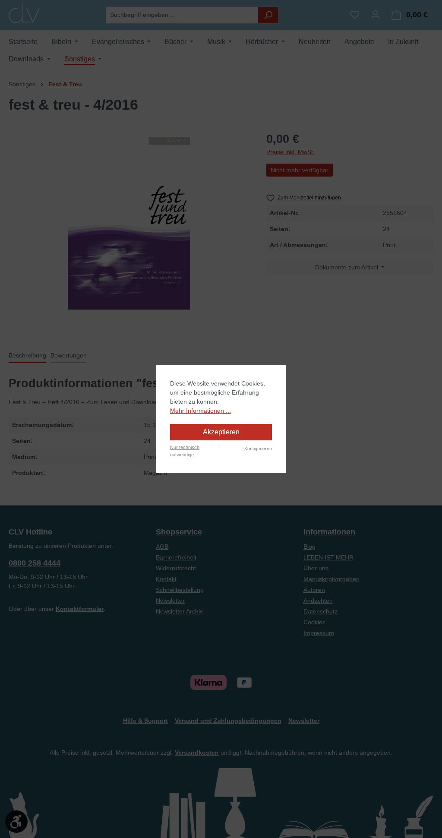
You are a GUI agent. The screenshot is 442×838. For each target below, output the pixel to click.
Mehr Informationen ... (200, 410)
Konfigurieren (258, 448)
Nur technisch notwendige (184, 451)
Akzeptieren (221, 432)
